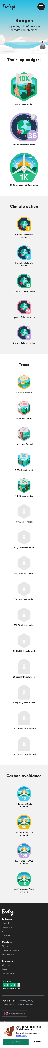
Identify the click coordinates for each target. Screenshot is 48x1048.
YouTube (6, 935)
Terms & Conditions (25, 1004)
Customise (38, 1041)
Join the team (8, 973)
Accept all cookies (15, 1041)
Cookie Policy (8, 1004)
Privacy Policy (26, 1000)
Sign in (5, 946)
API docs (6, 965)
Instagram (7, 927)
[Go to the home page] (9, 7)
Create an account (10, 950)
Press (4, 969)
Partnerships (8, 954)
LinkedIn (6, 923)
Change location (17, 1013)
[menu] (41, 6)
